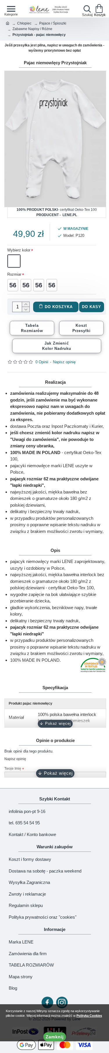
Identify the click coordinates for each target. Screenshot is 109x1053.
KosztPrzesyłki (81, 327)
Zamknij (55, 1036)
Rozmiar (14, 274)
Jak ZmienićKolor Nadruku (57, 345)
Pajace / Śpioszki (52, 23)
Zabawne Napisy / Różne (32, 29)
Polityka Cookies (89, 1015)
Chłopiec (24, 23)
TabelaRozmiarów (32, 327)
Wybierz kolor (18, 250)
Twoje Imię (12, 769)
